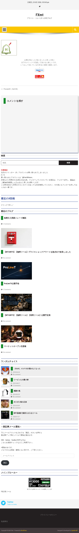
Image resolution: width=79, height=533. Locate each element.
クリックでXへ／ (7, 205)
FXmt (39, 15)
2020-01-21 (16, 417)
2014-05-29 (16, 394)
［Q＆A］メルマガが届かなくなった (27, 369)
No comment (7, 258)
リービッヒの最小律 (21, 380)
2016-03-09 (16, 405)
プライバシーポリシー (48, 515)
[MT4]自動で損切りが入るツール (25, 413)
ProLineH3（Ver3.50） (11, 89)
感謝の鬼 (17, 391)
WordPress (24, 530)
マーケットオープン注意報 (15, 346)
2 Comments (7, 224)
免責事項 (4, 521)
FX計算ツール (6, 492)
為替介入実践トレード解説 (15, 218)
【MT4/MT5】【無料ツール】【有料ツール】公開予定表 (27, 315)
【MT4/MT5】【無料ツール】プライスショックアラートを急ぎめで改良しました (37, 252)
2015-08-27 (16, 383)
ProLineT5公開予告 (11, 283)
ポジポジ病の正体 (20, 402)
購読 (5, 463)
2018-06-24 (16, 372)
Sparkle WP (74, 530)
